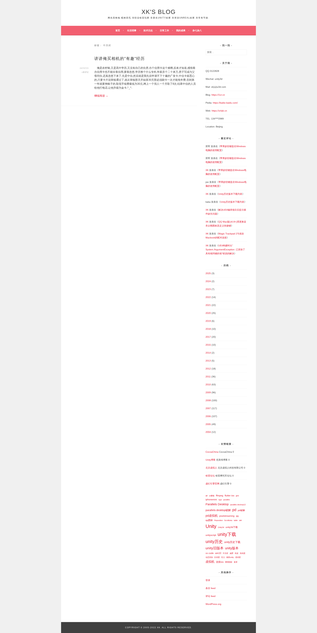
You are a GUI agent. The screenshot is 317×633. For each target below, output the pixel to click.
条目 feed (210, 588)
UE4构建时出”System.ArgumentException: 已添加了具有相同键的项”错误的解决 (225, 249)
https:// (216, 102)
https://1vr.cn (218, 94)
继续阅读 (101, 95)
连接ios (220, 562)
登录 (208, 580)
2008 (208, 400)
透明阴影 (228, 562)
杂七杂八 (197, 30)
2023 (208, 289)
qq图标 (209, 520)
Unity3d (221, 527)
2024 (208, 281)
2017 (208, 337)
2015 (208, 344)
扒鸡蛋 (217, 557)
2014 (208, 352)
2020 (208, 313)
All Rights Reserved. (177, 627)
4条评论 (85, 72)
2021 (208, 305)
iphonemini (211, 499)
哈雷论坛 (210, 475)
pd (234, 510)
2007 (208, 408)
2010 (208, 384)
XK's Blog (158, 11)
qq (237, 516)
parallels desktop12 (238, 505)
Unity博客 (210, 459)
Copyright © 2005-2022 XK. (143, 627)
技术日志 (148, 30)
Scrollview (228, 520)
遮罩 (235, 562)
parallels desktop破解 (218, 510)
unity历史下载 (232, 542)
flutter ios (229, 495)
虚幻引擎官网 (212, 483)
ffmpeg (219, 495)
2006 (208, 416)
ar (207, 495)
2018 (208, 329)
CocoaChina (212, 452)
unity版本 (232, 548)
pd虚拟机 (212, 515)
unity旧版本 (215, 548)
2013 (208, 360)
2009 (208, 392)
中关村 (225, 553)
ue (240, 520)
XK (207, 170)
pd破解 (241, 510)
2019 (208, 321)
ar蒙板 (211, 496)
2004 (208, 432)
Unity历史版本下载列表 (230, 194)
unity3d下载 (232, 527)
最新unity (230, 557)
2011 (208, 376)
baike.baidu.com (228, 102)
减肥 (231, 553)
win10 (218, 553)
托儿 (223, 557)
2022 (208, 297)
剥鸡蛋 (242, 553)
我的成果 (180, 30)
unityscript (211, 535)
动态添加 (209, 557)
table (236, 520)
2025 (208, 273)
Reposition (218, 520)
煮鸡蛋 (238, 557)
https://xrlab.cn (219, 110)
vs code (210, 553)
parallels (226, 500)
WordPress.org (213, 604)
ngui (220, 500)
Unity (211, 526)
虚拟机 (210, 561)
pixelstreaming (226, 516)
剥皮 (236, 553)
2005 (208, 424)
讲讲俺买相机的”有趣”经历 (119, 58)
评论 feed (210, 596)
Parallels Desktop (217, 504)
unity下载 (227, 534)
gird (237, 496)
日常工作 (164, 30)
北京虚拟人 (211, 467)
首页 (117, 30)
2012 (208, 368)
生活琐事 (131, 30)
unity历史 (214, 541)
